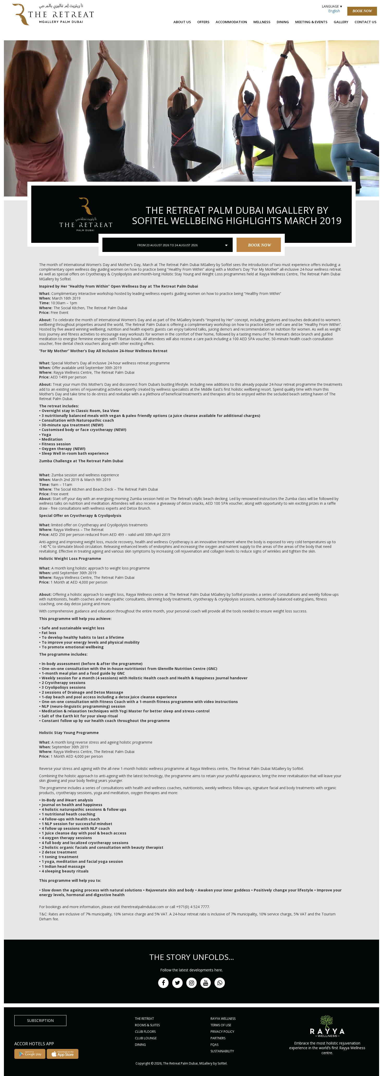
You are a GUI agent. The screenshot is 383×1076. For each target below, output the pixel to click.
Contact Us (365, 22)
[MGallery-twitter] (177, 983)
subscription (40, 1020)
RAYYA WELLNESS (223, 1018)
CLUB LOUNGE (146, 1038)
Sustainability (222, 1051)
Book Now (362, 11)
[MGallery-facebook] (163, 983)
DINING (140, 1044)
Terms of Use (221, 1025)
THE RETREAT (144, 1018)
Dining (283, 22)
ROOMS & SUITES (147, 1025)
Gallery (341, 22)
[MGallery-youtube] (205, 983)
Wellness (261, 22)
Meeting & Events (311, 22)
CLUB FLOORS (145, 1031)
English (334, 10)
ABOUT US (182, 22)
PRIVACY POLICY (222, 1031)
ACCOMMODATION (231, 22)
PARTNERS (218, 1038)
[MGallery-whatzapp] (219, 983)
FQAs (214, 1044)
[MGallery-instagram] (191, 983)
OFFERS (203, 22)
